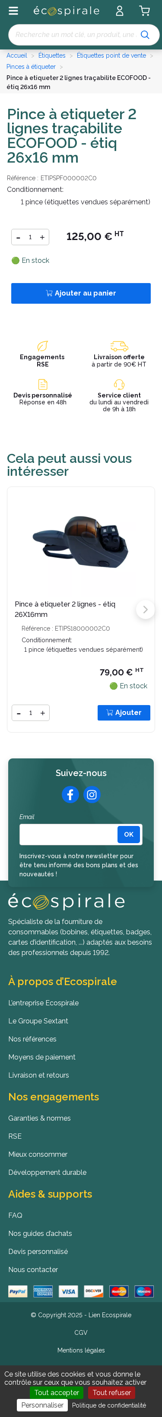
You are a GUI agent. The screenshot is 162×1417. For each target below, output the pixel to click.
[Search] (145, 34)
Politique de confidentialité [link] (109, 1405)
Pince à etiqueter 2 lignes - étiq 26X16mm (65, 609)
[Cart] (144, 11)
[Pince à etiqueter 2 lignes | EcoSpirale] (81, 541)
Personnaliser (42, 1405)
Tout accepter (56, 1393)
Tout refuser (111, 1393)
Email (27, 816)
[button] (145, 609)
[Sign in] (119, 11)
